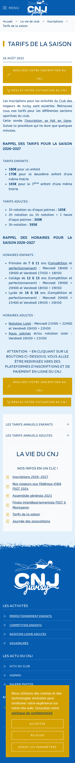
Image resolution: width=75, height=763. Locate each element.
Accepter (38, 723)
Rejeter (37, 735)
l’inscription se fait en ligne (48, 121)
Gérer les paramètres (37, 746)
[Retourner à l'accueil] (37, 7)
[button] (11, 7)
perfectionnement (22, 268)
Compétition (58, 263)
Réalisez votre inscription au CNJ (39, 74)
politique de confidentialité (32, 713)
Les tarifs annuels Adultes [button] (29, 435)
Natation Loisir (20, 323)
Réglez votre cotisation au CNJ (39, 90)
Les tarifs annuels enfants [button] (29, 424)
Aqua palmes (20, 333)
